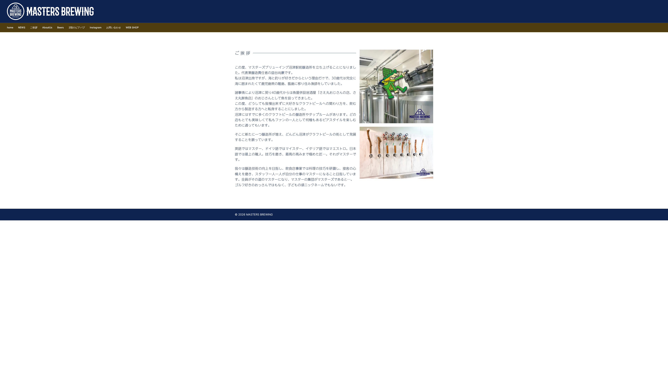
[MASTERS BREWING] (50, 11)
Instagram (95, 27)
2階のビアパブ (77, 27)
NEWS (21, 27)
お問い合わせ (113, 27)
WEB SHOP (132, 27)
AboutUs (47, 27)
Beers (60, 27)
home (10, 27)
